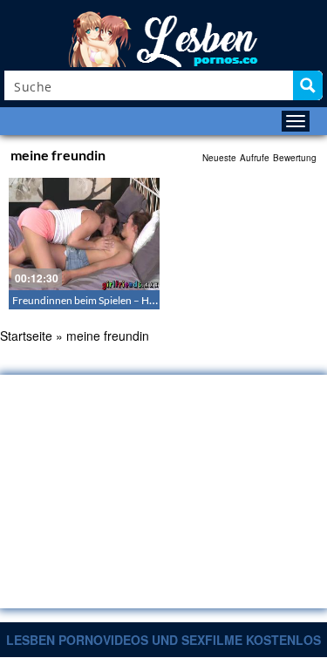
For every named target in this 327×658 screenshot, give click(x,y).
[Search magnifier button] (308, 85)
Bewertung (295, 158)
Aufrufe (254, 158)
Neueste (219, 158)
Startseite (26, 335)
